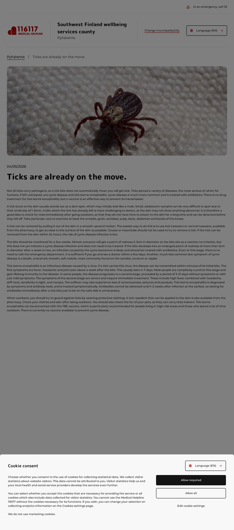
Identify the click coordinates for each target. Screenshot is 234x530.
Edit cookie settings (191, 505)
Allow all (191, 493)
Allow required (191, 480)
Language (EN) (205, 465)
